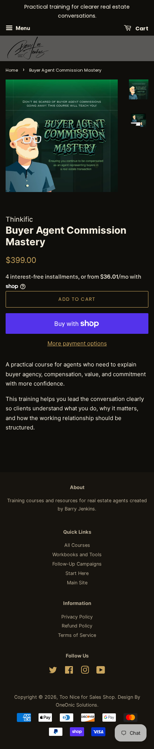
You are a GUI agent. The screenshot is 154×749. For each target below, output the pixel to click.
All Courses (77, 545)
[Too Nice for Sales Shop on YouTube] (100, 671)
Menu (22, 28)
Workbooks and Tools (77, 554)
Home (12, 70)
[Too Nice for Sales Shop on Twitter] (53, 671)
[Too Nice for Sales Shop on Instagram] (85, 671)
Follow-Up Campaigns (77, 564)
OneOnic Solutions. (77, 705)
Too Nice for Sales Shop (87, 697)
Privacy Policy (77, 617)
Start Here (77, 573)
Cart (141, 28)
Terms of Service (77, 635)
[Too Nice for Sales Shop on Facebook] (69, 671)
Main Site (77, 582)
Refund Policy (77, 626)
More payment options (77, 343)
